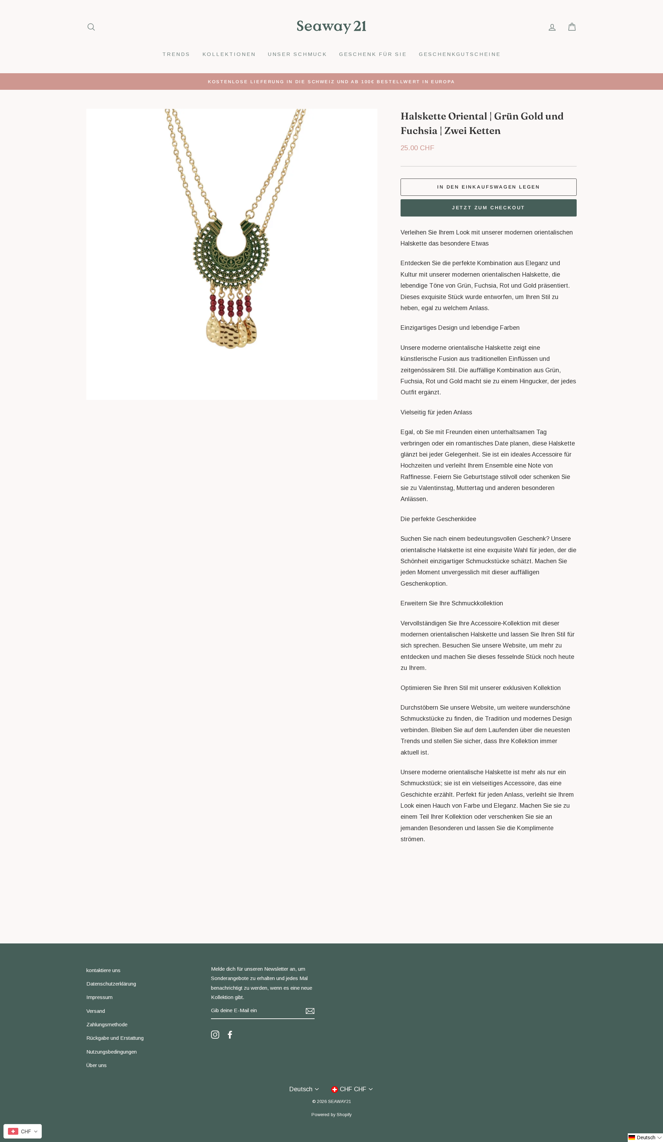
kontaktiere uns (103, 970)
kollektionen (229, 54)
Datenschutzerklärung (111, 984)
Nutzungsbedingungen (111, 1052)
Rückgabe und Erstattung (115, 1038)
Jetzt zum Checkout (488, 207)
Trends (176, 54)
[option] (331, 81)
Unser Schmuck (297, 54)
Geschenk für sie (373, 54)
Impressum (99, 997)
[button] (645, 1137)
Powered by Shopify (331, 1114)
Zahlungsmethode (106, 1024)
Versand (95, 1011)
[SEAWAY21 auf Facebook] (230, 1034)
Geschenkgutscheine (460, 54)
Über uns (96, 1065)
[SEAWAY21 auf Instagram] (215, 1034)
